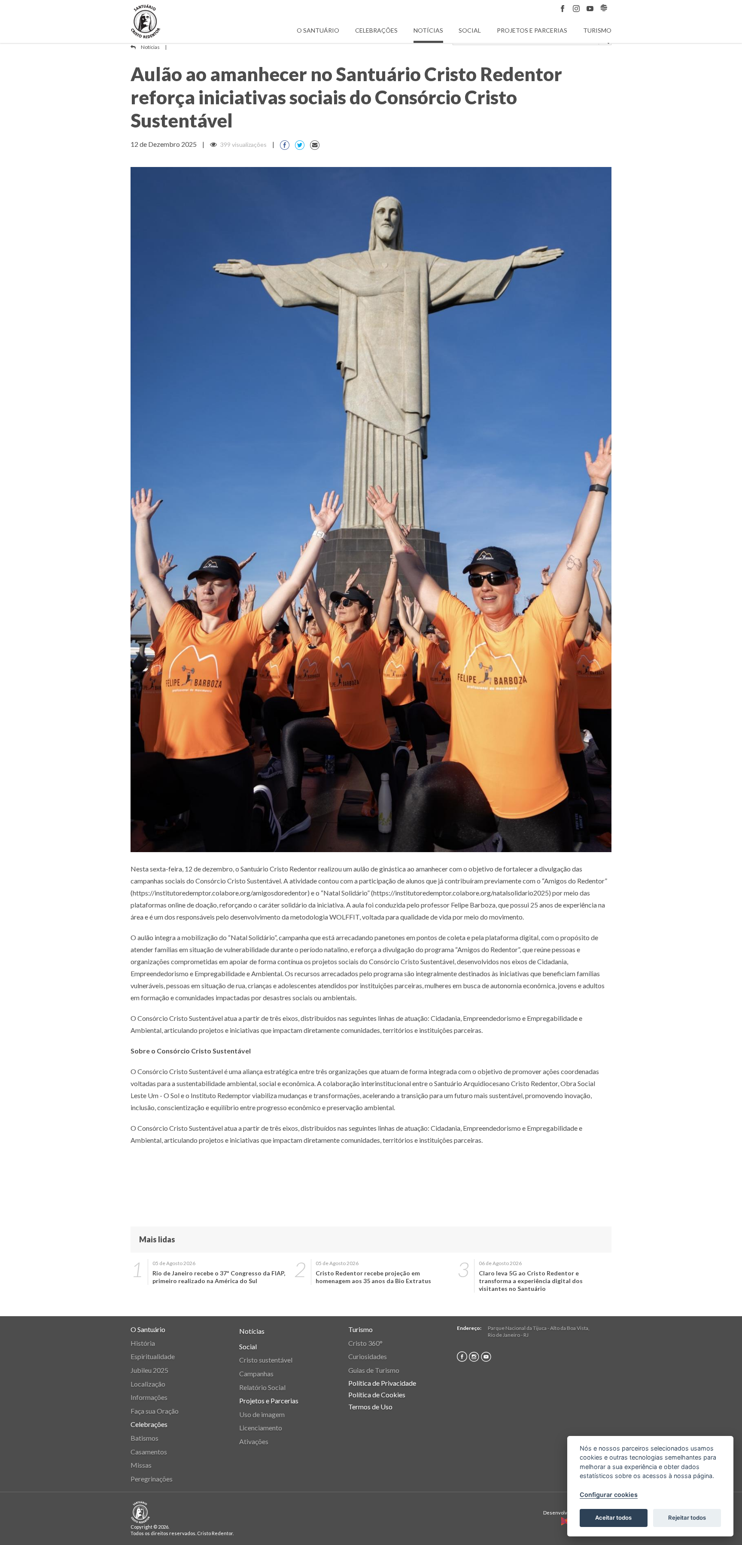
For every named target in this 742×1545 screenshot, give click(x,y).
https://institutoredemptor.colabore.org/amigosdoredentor (220, 893)
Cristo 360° (365, 1343)
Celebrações (376, 30)
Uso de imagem (262, 1414)
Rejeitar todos (687, 1517)
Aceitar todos (613, 1517)
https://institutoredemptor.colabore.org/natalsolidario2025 (461, 893)
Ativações (253, 1441)
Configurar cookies (609, 1494)
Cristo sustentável (265, 1360)
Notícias (428, 30)
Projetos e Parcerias (532, 30)
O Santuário (318, 30)
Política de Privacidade (382, 1383)
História (143, 1343)
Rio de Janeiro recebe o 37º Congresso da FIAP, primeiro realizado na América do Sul (218, 1276)
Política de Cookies (376, 1394)
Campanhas (256, 1373)
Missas (141, 1465)
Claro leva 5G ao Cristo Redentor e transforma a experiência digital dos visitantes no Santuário (531, 1280)
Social (470, 30)
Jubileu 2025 (149, 1370)
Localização (148, 1384)
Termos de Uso (370, 1406)
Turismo (597, 30)
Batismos (144, 1438)
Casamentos (149, 1452)
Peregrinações (152, 1479)
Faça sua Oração (155, 1411)
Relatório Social (262, 1387)
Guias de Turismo (373, 1370)
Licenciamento (260, 1428)
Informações (149, 1397)
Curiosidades (367, 1356)
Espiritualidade (153, 1356)
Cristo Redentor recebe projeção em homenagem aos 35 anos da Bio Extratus (373, 1276)
